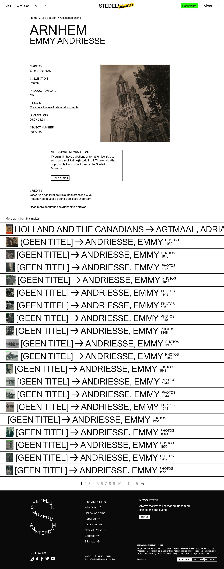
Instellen (140, 559)
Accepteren (184, 559)
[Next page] (142, 483)
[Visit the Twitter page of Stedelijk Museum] (47, 559)
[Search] (36, 6)
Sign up (144, 516)
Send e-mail (60, 178)
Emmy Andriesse (40, 70)
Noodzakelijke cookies (204, 559)
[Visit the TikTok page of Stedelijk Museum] (37, 559)
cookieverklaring (149, 553)
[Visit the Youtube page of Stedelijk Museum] (53, 559)
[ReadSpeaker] (45, 6)
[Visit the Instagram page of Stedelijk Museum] (32, 559)
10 (119, 483)
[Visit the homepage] (43, 534)
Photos (34, 82)
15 (136, 483)
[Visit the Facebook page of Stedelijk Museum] (42, 559)
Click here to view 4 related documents (54, 107)
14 (129, 483)
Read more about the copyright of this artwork (58, 207)
